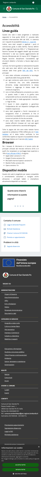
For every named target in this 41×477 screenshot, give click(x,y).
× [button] (39, 447)
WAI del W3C (27, 70)
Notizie (7, 374)
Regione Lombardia (9, 2)
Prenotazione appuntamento (14, 425)
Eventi (7, 393)
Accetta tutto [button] (20, 465)
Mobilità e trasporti (11, 339)
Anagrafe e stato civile (12, 323)
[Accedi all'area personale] (33, 2)
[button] (20, 474)
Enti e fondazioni (10, 304)
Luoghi (7, 390)
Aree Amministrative (12, 297)
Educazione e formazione (13, 349)
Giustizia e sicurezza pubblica (14, 352)
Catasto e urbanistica (12, 336)
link (2, 461)
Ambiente (8, 358)
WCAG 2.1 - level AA (29, 42)
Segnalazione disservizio (13, 428)
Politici (7, 307)
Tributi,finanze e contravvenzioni (16, 355)
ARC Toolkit (29, 139)
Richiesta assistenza (11, 434)
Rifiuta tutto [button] (20, 469)
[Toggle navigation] (4, 8)
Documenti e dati (10, 313)
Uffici (6, 300)
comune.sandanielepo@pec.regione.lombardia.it (21, 413)
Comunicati (8, 377)
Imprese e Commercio (12, 332)
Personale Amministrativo (13, 310)
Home (4, 17)
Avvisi (7, 381)
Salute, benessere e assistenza (15, 361)
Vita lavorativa (9, 329)
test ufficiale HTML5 (14, 153)
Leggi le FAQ (9, 431)
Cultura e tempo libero (12, 326)
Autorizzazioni (9, 364)
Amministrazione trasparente (14, 444)
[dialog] (20, 461)
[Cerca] (37, 9)
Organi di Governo (11, 294)
